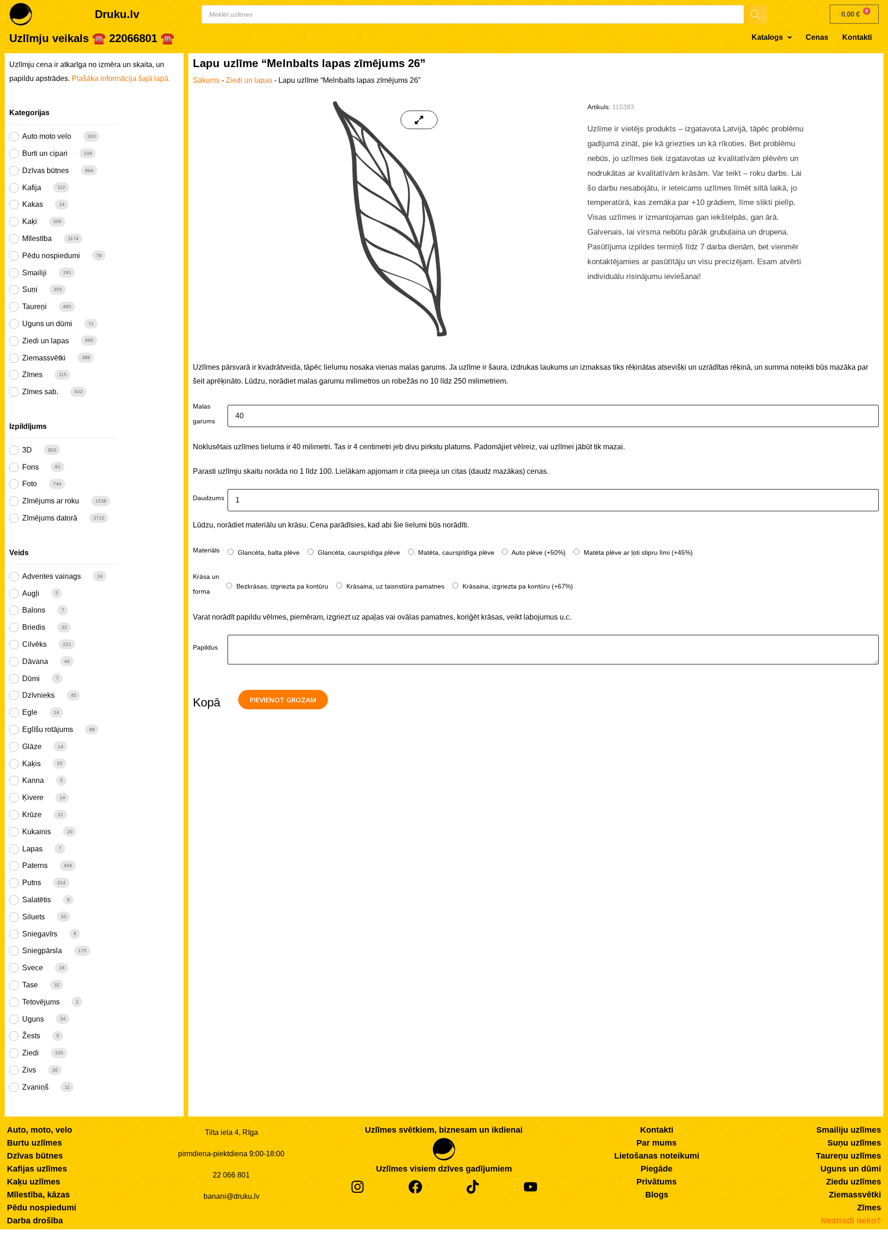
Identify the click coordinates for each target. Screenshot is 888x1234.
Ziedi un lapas (45, 341)
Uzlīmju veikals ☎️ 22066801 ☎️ (91, 38)
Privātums (656, 1181)
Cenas (817, 37)
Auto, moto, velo (39, 1130)
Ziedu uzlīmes (853, 1181)
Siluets (33, 917)
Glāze (32, 746)
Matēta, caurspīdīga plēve (455, 552)
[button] (772, 37)
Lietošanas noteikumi (656, 1155)
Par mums (656, 1142)
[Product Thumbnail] (419, 120)
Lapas (32, 849)
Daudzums (208, 498)
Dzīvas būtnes (45, 170)
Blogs (656, 1194)
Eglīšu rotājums (47, 729)
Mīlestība (37, 238)
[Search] (755, 14)
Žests (31, 1036)
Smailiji (34, 273)
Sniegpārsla (42, 951)
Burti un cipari (45, 153)
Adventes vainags (51, 576)
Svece (32, 968)
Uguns (33, 1019)
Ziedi (30, 1053)
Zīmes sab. (40, 392)
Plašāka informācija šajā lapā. (121, 78)
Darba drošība (35, 1220)
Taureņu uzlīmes (848, 1155)
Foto (29, 484)
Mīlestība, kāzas (38, 1194)
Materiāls (206, 550)
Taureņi (34, 306)
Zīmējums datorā (49, 518)
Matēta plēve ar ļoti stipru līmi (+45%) (637, 552)
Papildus (205, 647)
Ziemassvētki (44, 358)
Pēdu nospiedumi (51, 256)
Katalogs (767, 37)
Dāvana (35, 661)
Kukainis (36, 832)
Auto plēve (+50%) (538, 552)
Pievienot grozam (283, 699)
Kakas (32, 204)
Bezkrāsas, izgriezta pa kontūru (281, 586)
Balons (33, 610)
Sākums (206, 80)
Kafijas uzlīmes (37, 1168)
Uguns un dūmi (47, 324)
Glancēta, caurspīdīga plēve (358, 552)
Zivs (29, 1070)
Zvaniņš (35, 1087)
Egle (29, 712)
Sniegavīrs (39, 934)
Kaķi (29, 221)
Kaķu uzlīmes (33, 1181)
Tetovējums (41, 1002)
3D (27, 450)
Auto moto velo (46, 136)
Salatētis (36, 900)
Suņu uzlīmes (854, 1142)
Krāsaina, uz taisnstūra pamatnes (394, 586)
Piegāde (656, 1168)
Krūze (32, 815)
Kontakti (857, 37)
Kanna (33, 780)
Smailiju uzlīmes (848, 1130)
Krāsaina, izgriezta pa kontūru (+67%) (517, 586)
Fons (30, 467)
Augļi (30, 593)
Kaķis (31, 764)
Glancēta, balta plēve (268, 552)
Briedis (33, 627)
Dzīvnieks (38, 695)
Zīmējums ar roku (50, 501)
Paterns (35, 865)
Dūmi (31, 678)
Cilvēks (34, 644)
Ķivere (32, 797)
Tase (30, 985)
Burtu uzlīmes (34, 1142)
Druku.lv (117, 14)
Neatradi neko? (851, 1220)
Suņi (29, 289)
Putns (31, 883)
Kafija (31, 188)
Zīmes (32, 374)
